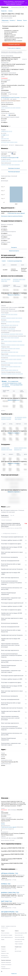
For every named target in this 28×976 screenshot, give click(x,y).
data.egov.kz (11, 145)
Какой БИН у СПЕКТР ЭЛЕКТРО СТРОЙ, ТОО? (12, 851)
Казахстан (4, 10)
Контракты (14, 247)
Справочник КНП (18, 941)
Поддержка (3, 951)
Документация (18, 951)
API (15, 949)
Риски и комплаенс (5, 932)
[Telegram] (1, 971)
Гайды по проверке (19, 943)
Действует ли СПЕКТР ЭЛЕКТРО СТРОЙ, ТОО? (12, 848)
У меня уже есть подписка (14, 48)
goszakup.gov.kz (4, 145)
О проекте (3, 949)
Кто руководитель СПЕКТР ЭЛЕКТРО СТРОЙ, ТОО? (12, 855)
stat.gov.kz (24, 59)
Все (12, 515)
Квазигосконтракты (14, 250)
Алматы (10, 10)
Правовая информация (6, 962)
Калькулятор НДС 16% (19, 937)
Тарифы (2, 939)
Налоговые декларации (14, 171)
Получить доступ (14, 44)
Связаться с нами (5, 953)
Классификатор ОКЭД (19, 939)
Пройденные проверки (10, 533)
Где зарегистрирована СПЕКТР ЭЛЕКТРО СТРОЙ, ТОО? (11, 859)
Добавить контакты (19, 145)
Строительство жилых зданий (16, 213)
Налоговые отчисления (14, 168)
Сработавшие (5, 515)
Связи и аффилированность (7, 937)
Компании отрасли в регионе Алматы (12, 216)
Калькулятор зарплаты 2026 (21, 932)
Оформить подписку (13, 295)
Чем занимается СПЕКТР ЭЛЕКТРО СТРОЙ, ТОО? (12, 864)
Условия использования (6, 964)
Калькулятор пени (19, 935)
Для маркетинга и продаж (6, 935)
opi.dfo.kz (3, 410)
